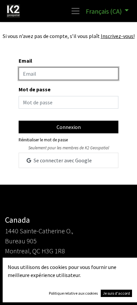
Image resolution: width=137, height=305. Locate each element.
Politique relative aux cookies (73, 293)
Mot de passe (35, 89)
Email (25, 60)
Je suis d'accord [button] (116, 293)
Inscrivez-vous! (118, 36)
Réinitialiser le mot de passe (43, 139)
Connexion (69, 127)
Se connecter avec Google (62, 160)
